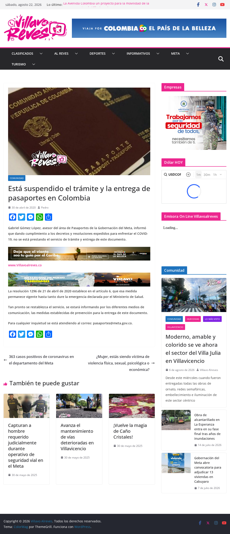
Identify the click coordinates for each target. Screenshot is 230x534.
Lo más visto (212, 319)
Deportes (98, 53)
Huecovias (193, 319)
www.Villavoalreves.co (25, 265)
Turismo (19, 64)
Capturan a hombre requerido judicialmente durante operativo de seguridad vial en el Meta (25, 445)
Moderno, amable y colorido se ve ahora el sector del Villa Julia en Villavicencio (193, 348)
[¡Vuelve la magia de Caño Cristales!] (132, 396)
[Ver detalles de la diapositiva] (149, 28)
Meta (175, 53)
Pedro (45, 207)
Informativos (138, 53)
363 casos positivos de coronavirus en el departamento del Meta (41, 360)
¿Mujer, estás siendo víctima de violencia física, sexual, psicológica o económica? (118, 363)
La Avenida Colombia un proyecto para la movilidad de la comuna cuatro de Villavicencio (106, 6)
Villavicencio (175, 327)
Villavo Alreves (209, 370)
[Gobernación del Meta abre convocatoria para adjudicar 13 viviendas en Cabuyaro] (176, 473)
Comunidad (17, 178)
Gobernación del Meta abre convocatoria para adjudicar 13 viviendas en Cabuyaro (207, 470)
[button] (40, 53)
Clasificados (22, 53)
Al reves (61, 53)
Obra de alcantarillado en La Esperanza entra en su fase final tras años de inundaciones (207, 427)
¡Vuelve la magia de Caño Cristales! (130, 431)
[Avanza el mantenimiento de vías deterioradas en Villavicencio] (79, 396)
